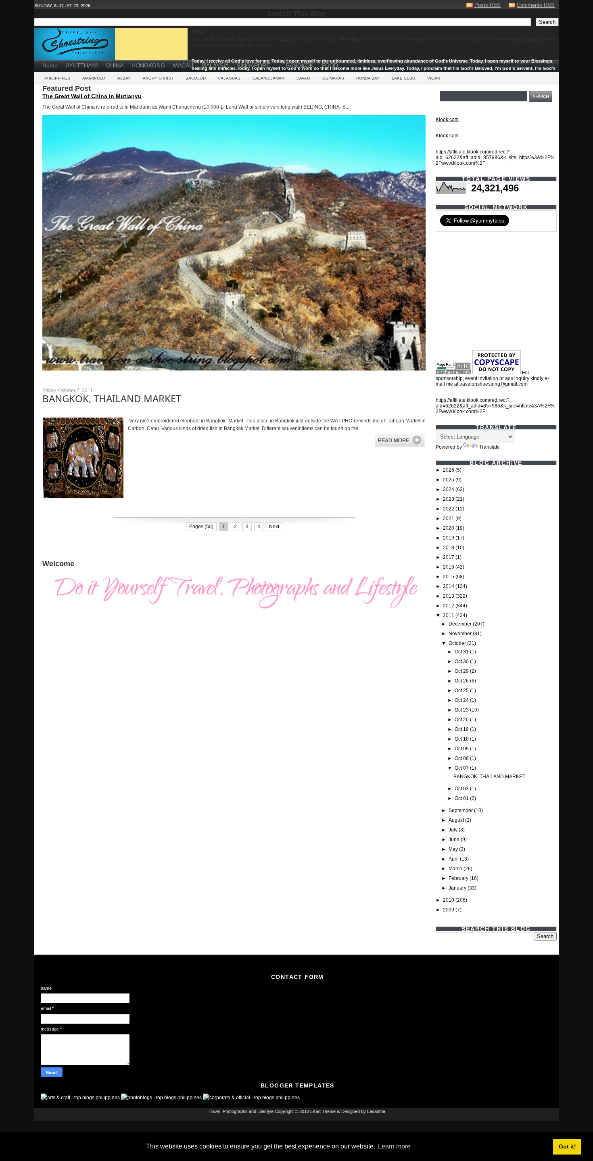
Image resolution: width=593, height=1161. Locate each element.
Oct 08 (462, 758)
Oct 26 (462, 681)
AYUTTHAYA (82, 65)
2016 (449, 567)
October (458, 643)
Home (50, 65)
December (461, 624)
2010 (449, 900)
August (457, 820)
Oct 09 (462, 749)
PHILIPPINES (57, 78)
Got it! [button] (567, 1146)
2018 (449, 547)
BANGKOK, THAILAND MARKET (111, 398)
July (454, 830)
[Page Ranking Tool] (453, 373)
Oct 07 (462, 768)
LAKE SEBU (403, 78)
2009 (449, 910)
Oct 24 (462, 700)
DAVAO (303, 78)
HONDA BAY (368, 78)
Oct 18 (462, 739)
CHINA (114, 65)
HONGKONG (148, 65)
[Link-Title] (278, 63)
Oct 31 (462, 652)
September (461, 810)
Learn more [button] (394, 1146)
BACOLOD (196, 78)
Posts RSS (487, 5)
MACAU (183, 65)
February (459, 878)
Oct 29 (462, 671)
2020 (449, 528)
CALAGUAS (229, 78)
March (456, 868)
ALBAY (124, 78)
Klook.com (447, 119)
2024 (449, 489)
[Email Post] (43, 510)
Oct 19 (462, 729)
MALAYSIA (215, 65)
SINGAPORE (253, 65)
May (454, 849)
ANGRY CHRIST (158, 78)
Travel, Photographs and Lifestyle (241, 1111)
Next (274, 526)
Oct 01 (462, 798)
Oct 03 (462, 788)
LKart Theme (323, 1111)
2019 (449, 538)
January (458, 888)
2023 (449, 499)
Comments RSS (536, 5)
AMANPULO (93, 78)
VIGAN (433, 78)
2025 (449, 480)
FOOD (330, 65)
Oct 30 (462, 661)
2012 (449, 606)
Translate (489, 447)
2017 (449, 557)
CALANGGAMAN (268, 78)
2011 (449, 615)
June (455, 839)
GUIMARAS (333, 78)
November (461, 633)
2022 (449, 509)
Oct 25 (462, 690)
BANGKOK (299, 65)
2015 (449, 576)
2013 (449, 596)
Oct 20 (462, 719)
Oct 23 (462, 710)
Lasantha (376, 1111)
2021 (449, 518)
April (454, 859)
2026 (449, 470)
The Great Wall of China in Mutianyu (92, 96)
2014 (449, 586)
